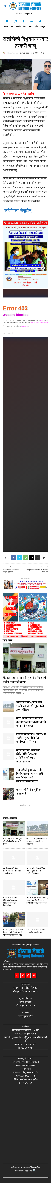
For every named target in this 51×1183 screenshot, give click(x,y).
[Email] (31, 557)
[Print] (37, 557)
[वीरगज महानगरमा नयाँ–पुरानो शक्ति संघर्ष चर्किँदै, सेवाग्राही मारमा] (25, 658)
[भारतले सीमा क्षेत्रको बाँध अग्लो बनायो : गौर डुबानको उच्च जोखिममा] (8, 706)
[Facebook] (13, 557)
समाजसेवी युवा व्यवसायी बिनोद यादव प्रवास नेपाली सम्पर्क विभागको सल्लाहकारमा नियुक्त (29, 776)
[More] (43, 557)
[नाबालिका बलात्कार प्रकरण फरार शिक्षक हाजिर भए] (38, 919)
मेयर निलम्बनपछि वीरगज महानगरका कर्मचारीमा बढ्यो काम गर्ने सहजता (31, 722)
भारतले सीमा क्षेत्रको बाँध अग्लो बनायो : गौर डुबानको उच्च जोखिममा (30, 706)
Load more (24, 805)
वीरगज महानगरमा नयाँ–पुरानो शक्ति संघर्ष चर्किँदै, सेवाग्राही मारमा (24, 680)
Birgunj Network (12, 53)
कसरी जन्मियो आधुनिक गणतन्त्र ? (28, 791)
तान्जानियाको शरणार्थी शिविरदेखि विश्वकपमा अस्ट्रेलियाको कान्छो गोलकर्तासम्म (28, 756)
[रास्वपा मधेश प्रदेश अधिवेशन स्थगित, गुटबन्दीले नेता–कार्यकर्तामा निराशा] (8, 738)
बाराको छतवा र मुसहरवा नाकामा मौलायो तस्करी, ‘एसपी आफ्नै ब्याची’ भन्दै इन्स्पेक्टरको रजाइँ (13, 932)
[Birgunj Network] (4, 53)
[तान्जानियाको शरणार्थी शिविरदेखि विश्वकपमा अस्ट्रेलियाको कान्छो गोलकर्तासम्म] (8, 754)
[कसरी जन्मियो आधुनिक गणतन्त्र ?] (8, 794)
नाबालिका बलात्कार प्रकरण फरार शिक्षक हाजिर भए (36, 931)
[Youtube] (34, 975)
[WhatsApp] (25, 557)
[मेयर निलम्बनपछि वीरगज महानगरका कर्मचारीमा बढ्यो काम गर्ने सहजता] (8, 722)
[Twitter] (19, 557)
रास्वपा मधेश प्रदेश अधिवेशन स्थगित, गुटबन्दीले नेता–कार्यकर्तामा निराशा (31, 738)
